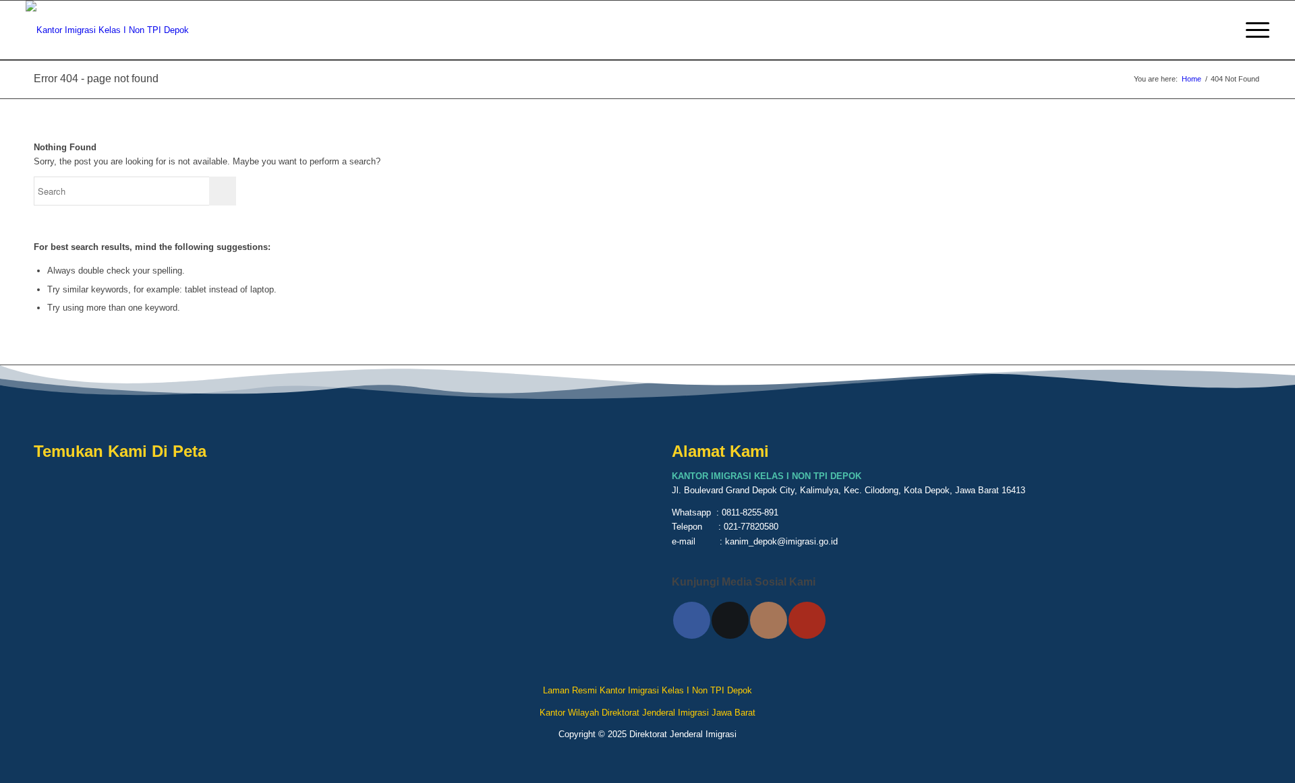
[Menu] (1253, 30)
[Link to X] (730, 620)
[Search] (1222, 30)
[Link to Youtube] (807, 620)
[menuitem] (1222, 30)
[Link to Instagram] (768, 620)
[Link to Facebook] (691, 620)
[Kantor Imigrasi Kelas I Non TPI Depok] (107, 30)
